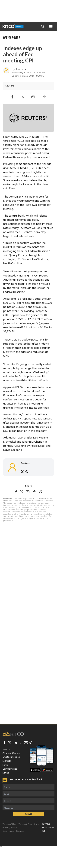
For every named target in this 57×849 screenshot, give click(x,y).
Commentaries (10, 768)
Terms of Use (9, 824)
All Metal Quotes (11, 752)
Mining (6, 772)
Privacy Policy (10, 827)
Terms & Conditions (29, 824)
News (5, 764)
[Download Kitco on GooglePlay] (47, 770)
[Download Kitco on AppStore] (35, 770)
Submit (28, 814)
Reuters (21, 69)
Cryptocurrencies (11, 756)
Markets (7, 760)
